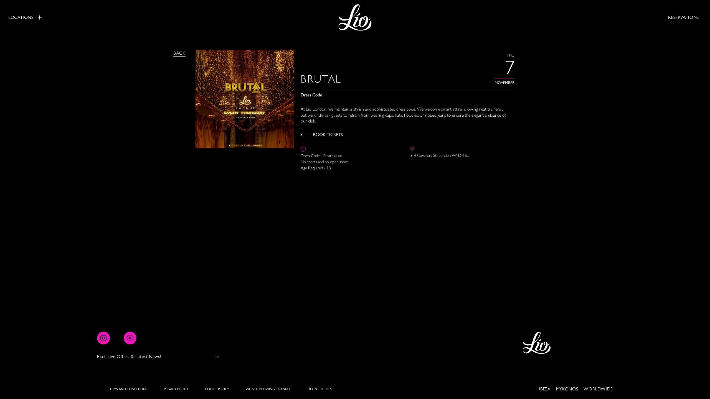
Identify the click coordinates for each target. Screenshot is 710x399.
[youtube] (130, 338)
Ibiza (545, 389)
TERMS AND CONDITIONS (127, 389)
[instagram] (103, 338)
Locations (21, 17)
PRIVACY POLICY (176, 389)
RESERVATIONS (683, 17)
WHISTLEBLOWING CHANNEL (268, 389)
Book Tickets (328, 134)
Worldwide (598, 389)
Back (179, 53)
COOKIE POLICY (217, 389)
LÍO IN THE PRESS (320, 389)
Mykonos (567, 389)
